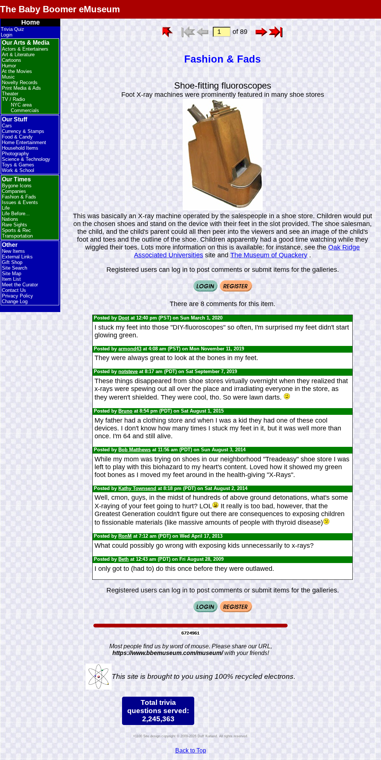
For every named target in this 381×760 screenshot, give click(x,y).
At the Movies (17, 71)
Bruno (125, 411)
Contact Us (14, 290)
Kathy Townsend (137, 488)
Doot (123, 318)
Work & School (18, 170)
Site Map (11, 273)
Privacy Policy (17, 296)
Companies (14, 191)
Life (6, 208)
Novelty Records (20, 82)
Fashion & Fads (19, 197)
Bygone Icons (17, 185)
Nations (10, 219)
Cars (7, 125)
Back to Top (190, 750)
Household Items (20, 148)
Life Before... (16, 213)
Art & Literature (18, 54)
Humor (9, 66)
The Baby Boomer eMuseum (60, 9)
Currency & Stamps (23, 131)
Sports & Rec (16, 230)
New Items (13, 251)
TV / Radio (13, 99)
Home (30, 22)
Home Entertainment (24, 142)
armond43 (129, 349)
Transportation (17, 236)
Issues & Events (20, 202)
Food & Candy (17, 137)
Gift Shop (12, 262)
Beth (123, 559)
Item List (11, 279)
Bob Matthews (134, 449)
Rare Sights (14, 225)
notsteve (128, 371)
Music (8, 77)
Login (6, 35)
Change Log (15, 301)
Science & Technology (26, 159)
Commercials (25, 110)
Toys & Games (18, 165)
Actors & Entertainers (25, 49)
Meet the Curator (20, 284)
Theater (10, 93)
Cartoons (11, 60)
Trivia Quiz (12, 29)
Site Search (14, 268)
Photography (15, 153)
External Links (17, 257)
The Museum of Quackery (268, 255)
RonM (125, 536)
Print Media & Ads (21, 88)
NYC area (21, 105)
